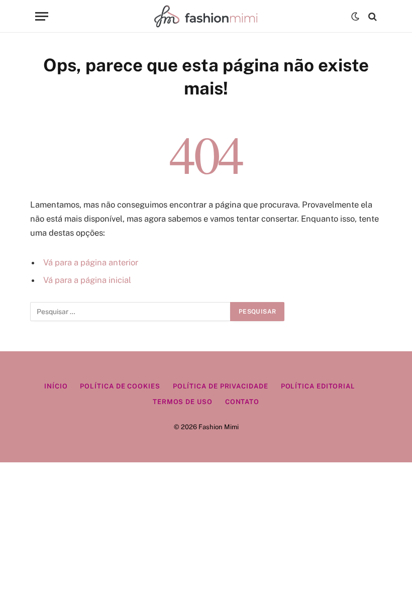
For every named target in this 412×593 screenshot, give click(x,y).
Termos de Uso (183, 402)
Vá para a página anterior (90, 262)
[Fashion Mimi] (206, 16)
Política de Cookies (120, 386)
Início (55, 386)
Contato (242, 402)
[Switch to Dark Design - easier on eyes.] (355, 16)
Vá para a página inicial (87, 280)
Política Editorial (318, 386)
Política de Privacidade (220, 386)
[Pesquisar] (371, 16)
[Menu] (41, 16)
